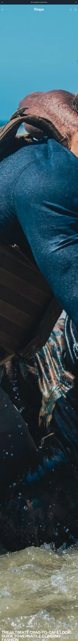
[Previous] (2, 2)
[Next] (76, 2)
